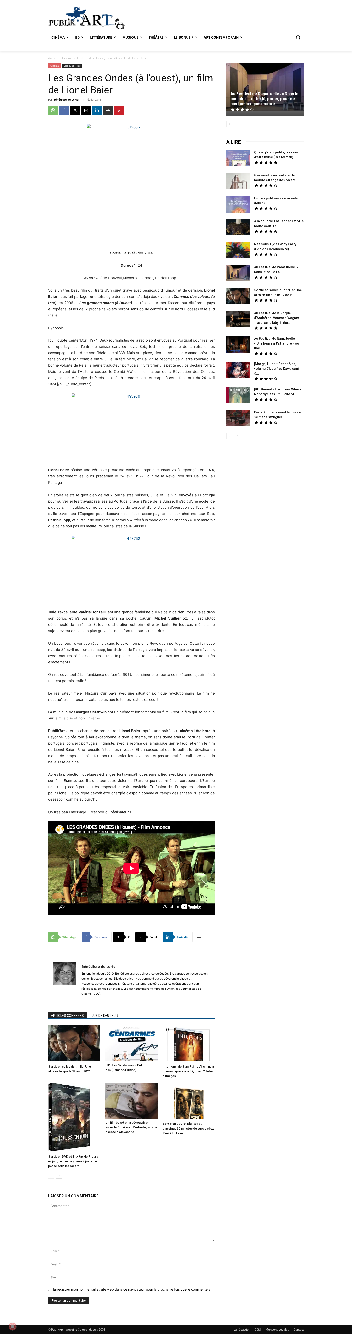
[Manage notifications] (12, 1326)
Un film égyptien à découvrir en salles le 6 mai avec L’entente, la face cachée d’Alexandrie (131, 1127)
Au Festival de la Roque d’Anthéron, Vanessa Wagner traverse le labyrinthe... (276, 318)
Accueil (53, 58)
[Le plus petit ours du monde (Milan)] (238, 205)
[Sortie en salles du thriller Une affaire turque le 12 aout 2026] (74, 1043)
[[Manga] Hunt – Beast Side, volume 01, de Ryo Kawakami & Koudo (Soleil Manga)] (238, 370)
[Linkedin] (97, 110)
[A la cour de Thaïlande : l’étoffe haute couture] (238, 228)
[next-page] (59, 1176)
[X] (75, 110)
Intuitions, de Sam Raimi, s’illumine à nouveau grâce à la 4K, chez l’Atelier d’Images (188, 1071)
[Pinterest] (119, 110)
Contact (299, 1330)
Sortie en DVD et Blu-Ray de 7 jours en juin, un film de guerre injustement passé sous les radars (74, 1161)
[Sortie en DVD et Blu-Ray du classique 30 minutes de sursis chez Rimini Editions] (189, 1101)
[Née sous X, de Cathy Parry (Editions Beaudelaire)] (238, 251)
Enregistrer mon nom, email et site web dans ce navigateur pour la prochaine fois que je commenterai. (132, 1289)
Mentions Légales (277, 1330)
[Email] (86, 110)
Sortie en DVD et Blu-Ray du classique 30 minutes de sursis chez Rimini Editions (188, 1128)
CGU (258, 1330)
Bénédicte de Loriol (66, 99)
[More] (199, 937)
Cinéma (67, 58)
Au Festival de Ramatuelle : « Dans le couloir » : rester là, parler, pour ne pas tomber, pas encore (264, 98)
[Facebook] (64, 110)
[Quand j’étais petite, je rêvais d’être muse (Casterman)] (238, 159)
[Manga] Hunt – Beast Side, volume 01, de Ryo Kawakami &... (276, 368)
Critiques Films (72, 65)
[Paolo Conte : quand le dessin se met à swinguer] (238, 419)
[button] (298, 37)
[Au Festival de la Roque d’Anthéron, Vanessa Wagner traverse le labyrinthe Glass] (238, 319)
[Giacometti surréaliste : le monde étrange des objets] (238, 182)
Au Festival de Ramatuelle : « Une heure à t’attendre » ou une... (276, 343)
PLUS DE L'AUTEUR (104, 1015)
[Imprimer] (108, 110)
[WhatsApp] (53, 110)
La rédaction (242, 1330)
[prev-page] (51, 1176)
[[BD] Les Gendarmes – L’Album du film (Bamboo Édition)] (131, 1043)
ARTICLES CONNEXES (67, 1015)
